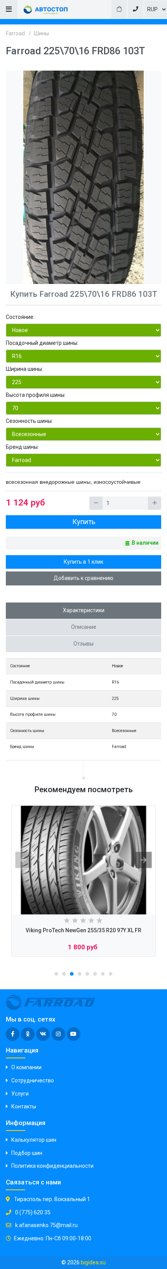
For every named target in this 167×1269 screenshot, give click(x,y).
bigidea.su (93, 1262)
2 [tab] (64, 974)
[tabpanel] (83, 881)
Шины (41, 33)
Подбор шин (26, 1153)
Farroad (15, 33)
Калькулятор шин (33, 1140)
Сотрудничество (32, 1080)
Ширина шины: (24, 369)
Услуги (20, 1094)
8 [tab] (111, 974)
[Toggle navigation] (8, 9)
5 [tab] (87, 974)
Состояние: (20, 317)
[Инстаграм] (58, 1034)
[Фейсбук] (12, 1034)
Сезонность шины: (29, 421)
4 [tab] (80, 974)
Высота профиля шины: (36, 395)
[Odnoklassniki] (28, 1034)
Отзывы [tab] (83, 644)
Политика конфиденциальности (52, 1166)
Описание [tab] (83, 627)
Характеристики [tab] (83, 610)
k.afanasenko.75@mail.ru (46, 1225)
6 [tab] (95, 974)
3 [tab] (72, 974)
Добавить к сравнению (83, 578)
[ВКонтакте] (43, 1034)
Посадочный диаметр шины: (42, 343)
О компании (26, 1067)
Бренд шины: (22, 447)
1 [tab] (56, 974)
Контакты (23, 1106)
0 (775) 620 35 (32, 1212)
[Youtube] (73, 1034)
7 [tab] (103, 974)
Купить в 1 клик (83, 562)
